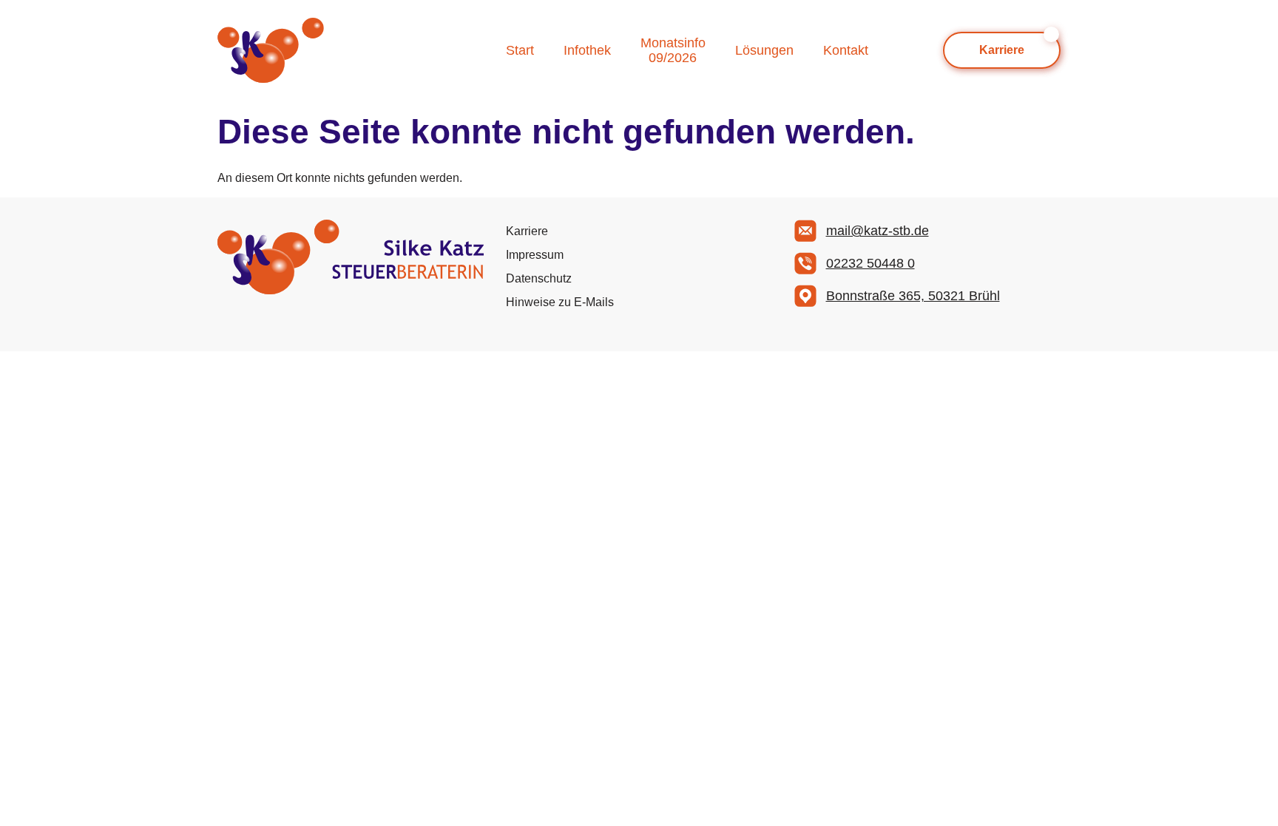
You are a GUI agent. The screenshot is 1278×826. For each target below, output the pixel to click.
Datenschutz (539, 278)
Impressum (535, 254)
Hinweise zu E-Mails (560, 302)
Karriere (527, 231)
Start (520, 50)
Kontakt (845, 50)
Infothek (587, 50)
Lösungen (764, 50)
